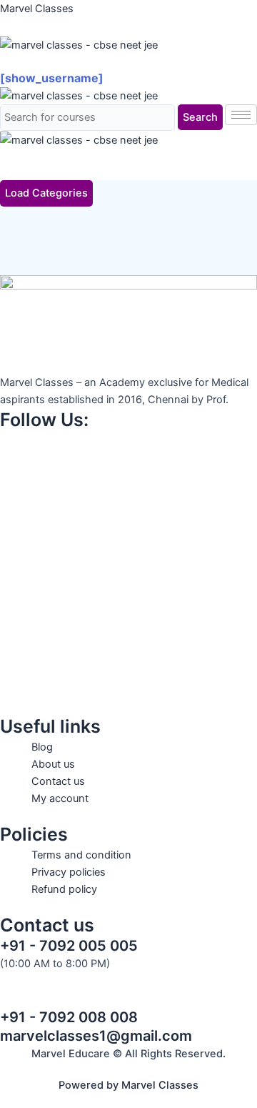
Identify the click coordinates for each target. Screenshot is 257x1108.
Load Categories (46, 193)
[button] (128, 61)
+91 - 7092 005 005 (69, 945)
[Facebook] (128, 440)
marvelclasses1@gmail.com (96, 1035)
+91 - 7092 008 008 (69, 1017)
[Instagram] (128, 471)
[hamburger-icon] (241, 114)
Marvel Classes (37, 8)
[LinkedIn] (128, 566)
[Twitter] (128, 503)
